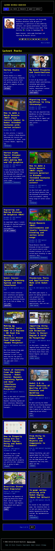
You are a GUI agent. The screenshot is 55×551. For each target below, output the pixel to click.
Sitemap (43, 545)
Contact (38, 9)
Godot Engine (34, 305)
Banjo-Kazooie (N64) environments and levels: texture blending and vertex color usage (39, 230)
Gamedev (12, 230)
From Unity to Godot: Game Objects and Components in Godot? (37, 441)
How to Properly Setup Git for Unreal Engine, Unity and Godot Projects (13, 441)
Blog (31, 124)
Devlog (7, 363)
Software (7, 88)
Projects (23, 9)
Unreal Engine (34, 358)
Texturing (8, 146)
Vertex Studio (12, 70)
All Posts (13, 9)
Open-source (34, 92)
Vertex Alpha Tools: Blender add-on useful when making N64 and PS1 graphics (13, 157)
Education (8, 305)
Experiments (26, 545)
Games (6, 509)
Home (6, 9)
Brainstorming (34, 257)
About (31, 9)
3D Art (7, 230)
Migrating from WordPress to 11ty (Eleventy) (40, 102)
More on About (45, 42)
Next (32, 527)
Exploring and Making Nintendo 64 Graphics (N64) (14, 212)
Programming (8, 182)
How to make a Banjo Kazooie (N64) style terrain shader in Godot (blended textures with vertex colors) (14, 120)
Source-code (31, 542)
